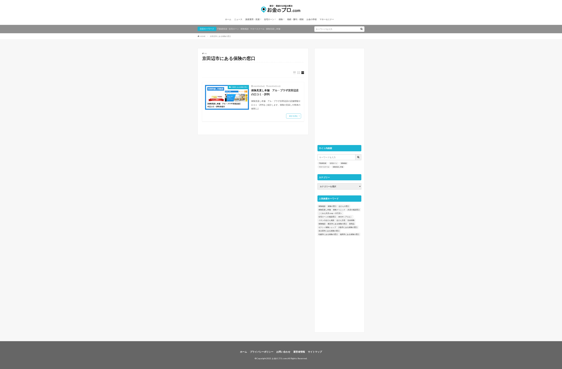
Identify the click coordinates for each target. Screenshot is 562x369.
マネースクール (257, 29)
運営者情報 (299, 351)
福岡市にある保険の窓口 (349, 234)
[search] (361, 29)
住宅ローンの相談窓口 (327, 217)
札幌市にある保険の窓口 (328, 234)
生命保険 (350, 220)
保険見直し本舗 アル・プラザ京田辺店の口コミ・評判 (275, 92)
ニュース (238, 19)
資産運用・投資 (252, 19)
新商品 (351, 224)
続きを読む (293, 116)
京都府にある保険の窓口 (239, 87)
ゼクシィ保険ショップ (327, 227)
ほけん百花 (340, 220)
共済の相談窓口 (353, 210)
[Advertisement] (339, 95)
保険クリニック (339, 210)
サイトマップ (315, 351)
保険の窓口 (332, 206)
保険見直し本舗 (273, 29)
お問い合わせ (283, 351)
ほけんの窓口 (344, 206)
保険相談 (244, 29)
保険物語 (321, 224)
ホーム (228, 19)
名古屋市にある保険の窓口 (329, 231)
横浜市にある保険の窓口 (337, 224)
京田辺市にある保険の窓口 (220, 36)
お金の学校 (311, 19)
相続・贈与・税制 (295, 19)
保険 (281, 19)
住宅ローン (269, 19)
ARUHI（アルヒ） (345, 217)
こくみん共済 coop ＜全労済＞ (330, 213)
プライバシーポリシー (261, 351)
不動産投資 (222, 29)
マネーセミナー (327, 19)
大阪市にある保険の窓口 (348, 227)
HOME (202, 36)
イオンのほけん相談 (326, 220)
